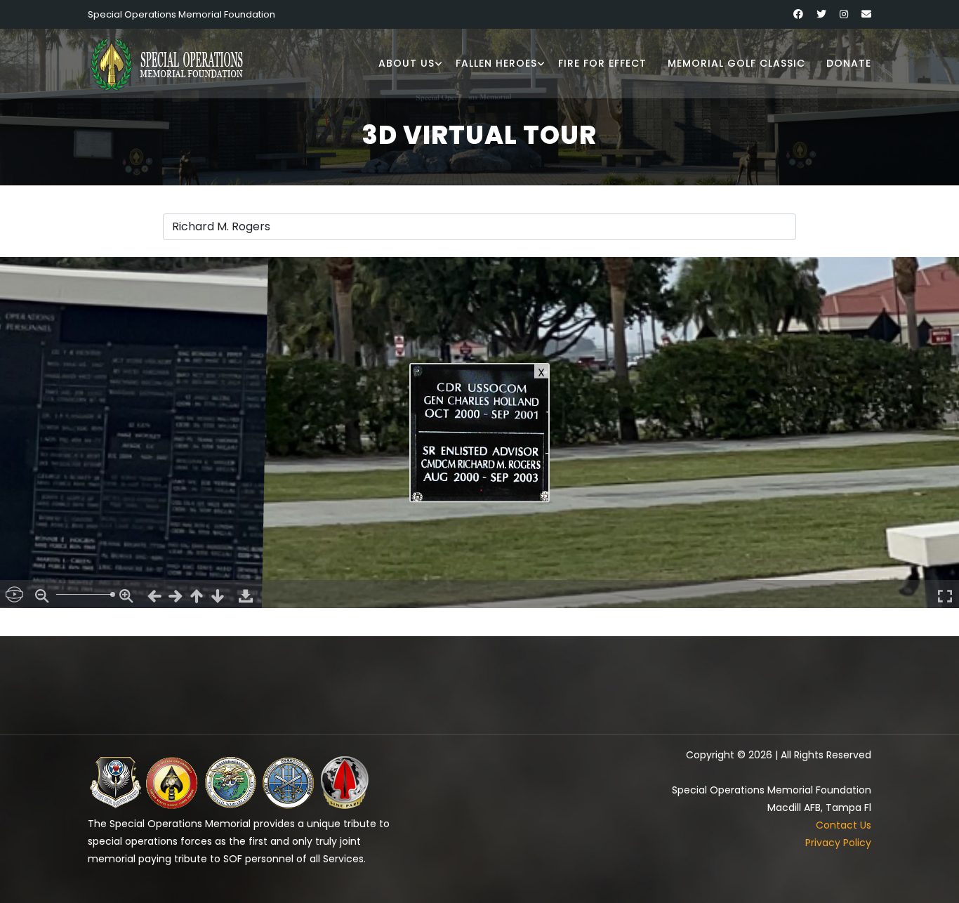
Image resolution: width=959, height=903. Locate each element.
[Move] (154, 594)
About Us (406, 63)
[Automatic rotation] (14, 594)
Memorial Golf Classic (736, 63)
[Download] (246, 594)
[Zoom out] (42, 594)
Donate (848, 63)
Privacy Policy (838, 843)
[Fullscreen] (945, 594)
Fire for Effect (602, 63)
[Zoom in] (126, 594)
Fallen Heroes (496, 63)
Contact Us (843, 825)
